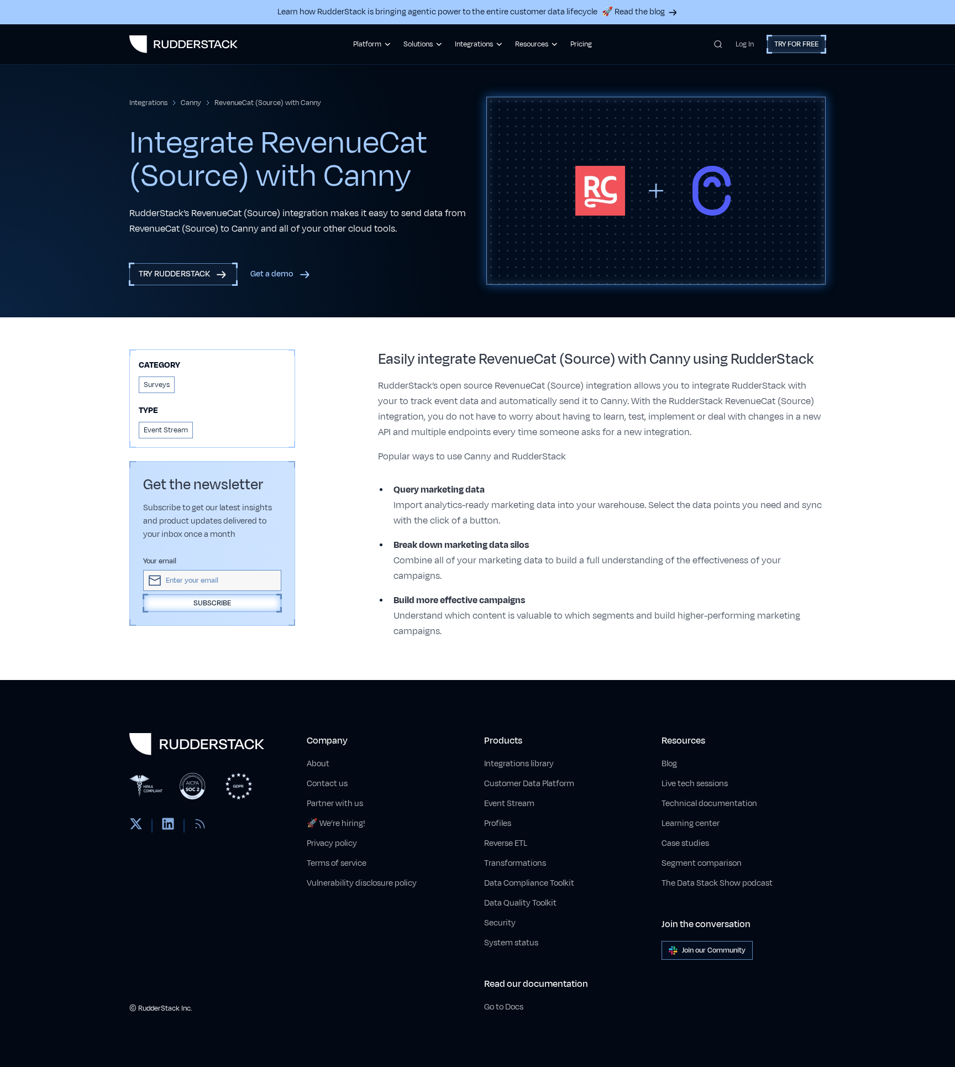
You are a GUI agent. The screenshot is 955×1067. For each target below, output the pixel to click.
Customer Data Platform (529, 783)
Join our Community (714, 950)
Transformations (515, 863)
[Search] (718, 44)
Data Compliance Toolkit (529, 883)
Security (500, 923)
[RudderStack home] (183, 44)
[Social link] (136, 826)
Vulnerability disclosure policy (362, 883)
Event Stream (509, 803)
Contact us (327, 783)
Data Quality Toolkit (520, 903)
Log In (745, 44)
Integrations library (519, 764)
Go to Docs (503, 1007)
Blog (669, 764)
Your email (159, 561)
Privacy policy (332, 843)
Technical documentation (709, 803)
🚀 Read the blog (633, 12)
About (318, 764)
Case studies (685, 843)
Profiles (497, 823)
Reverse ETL (505, 843)
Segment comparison (702, 863)
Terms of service (336, 863)
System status (511, 943)
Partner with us (335, 803)
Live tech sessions (695, 783)
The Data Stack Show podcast (717, 883)
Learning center (691, 823)
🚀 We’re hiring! (336, 823)
